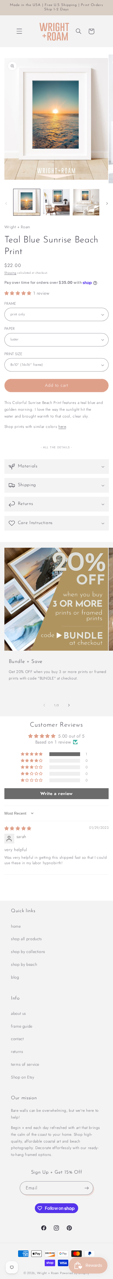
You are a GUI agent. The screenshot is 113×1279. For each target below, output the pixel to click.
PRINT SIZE (13, 354)
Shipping (10, 273)
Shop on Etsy (22, 1077)
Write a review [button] (56, 793)
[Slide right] (107, 204)
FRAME (10, 303)
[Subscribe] (86, 1188)
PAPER (9, 328)
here (62, 426)
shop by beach (24, 964)
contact (17, 1039)
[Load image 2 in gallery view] (56, 202)
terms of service (25, 1064)
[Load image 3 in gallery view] (86, 202)
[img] (18, 828)
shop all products (26, 939)
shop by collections (28, 952)
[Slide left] (6, 204)
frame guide (21, 1026)
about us (18, 1013)
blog (15, 977)
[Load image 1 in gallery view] (26, 202)
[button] (19, 31)
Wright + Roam (48, 1273)
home (16, 926)
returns (17, 1052)
